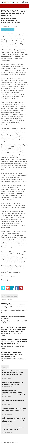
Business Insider (6, 46)
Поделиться (7, 29)
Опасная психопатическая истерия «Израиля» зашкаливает (13, 430)
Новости (5, 367)
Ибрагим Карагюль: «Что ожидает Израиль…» (13, 402)
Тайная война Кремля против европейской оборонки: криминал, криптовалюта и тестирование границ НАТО (13, 374)
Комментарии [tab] (8, 299)
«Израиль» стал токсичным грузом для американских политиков (13, 384)
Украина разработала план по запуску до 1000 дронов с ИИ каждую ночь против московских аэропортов (14, 411)
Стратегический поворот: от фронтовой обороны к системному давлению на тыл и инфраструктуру (13, 393)
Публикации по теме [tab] (9, 296)
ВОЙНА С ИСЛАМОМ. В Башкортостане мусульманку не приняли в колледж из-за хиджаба (14, 421)
